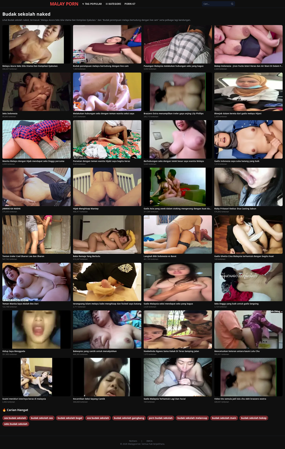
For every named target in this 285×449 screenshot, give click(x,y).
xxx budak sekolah (98, 418)
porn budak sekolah (161, 418)
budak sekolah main (224, 418)
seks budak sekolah (15, 424)
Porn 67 (130, 3)
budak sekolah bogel (70, 418)
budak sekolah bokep (253, 418)
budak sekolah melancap (192, 418)
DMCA (149, 441)
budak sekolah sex (42, 418)
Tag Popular (93, 3)
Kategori (115, 3)
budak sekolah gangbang (129, 418)
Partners (133, 441)
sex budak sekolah (15, 418)
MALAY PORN (64, 4)
